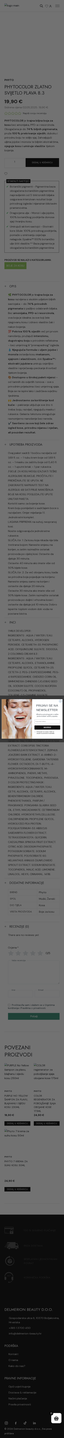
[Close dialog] (60, 701)
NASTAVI (47, 727)
